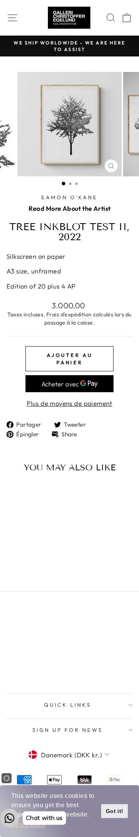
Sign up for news (67, 730)
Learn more (28, 825)
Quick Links (67, 705)
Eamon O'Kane (69, 197)
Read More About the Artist (70, 208)
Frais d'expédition (69, 314)
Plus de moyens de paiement (69, 403)
